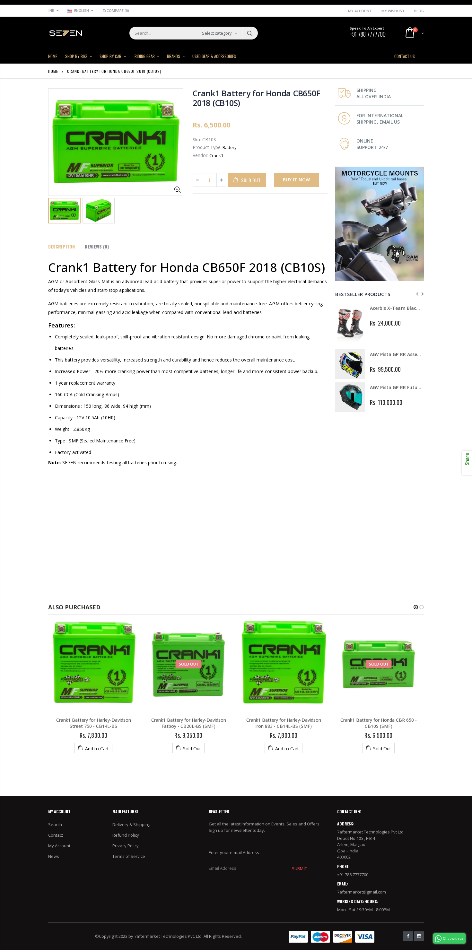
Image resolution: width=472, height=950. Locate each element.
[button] (416, 607)
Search (249, 33)
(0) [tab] (97, 246)
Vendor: (200, 155)
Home (53, 71)
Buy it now (296, 180)
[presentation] (416, 294)
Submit (299, 868)
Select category (217, 33)
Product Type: (207, 147)
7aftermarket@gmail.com (361, 892)
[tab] (61, 246)
